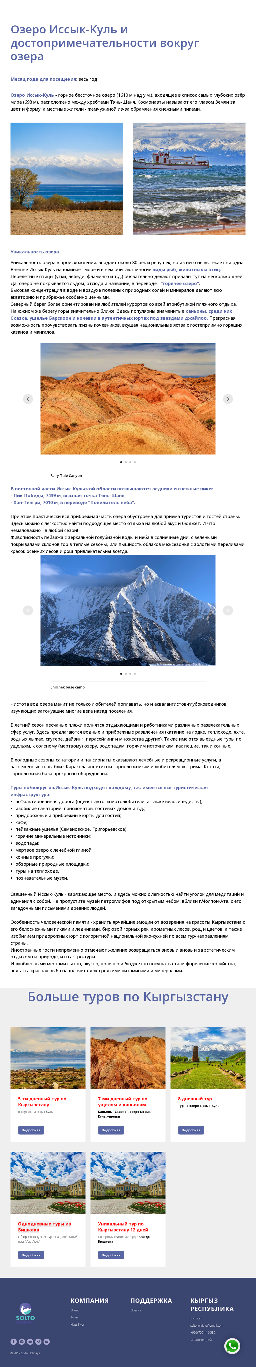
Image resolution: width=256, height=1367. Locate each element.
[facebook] (13, 1342)
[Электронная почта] (47, 1342)
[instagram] (22, 1342)
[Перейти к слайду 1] (121, 462)
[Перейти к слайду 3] (130, 462)
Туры (74, 1317)
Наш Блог (77, 1324)
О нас (74, 1310)
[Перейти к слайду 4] (135, 462)
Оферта (135, 1310)
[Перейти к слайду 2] (126, 462)
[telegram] (38, 1342)
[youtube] (30, 1342)
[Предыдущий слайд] (28, 399)
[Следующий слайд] (228, 399)
